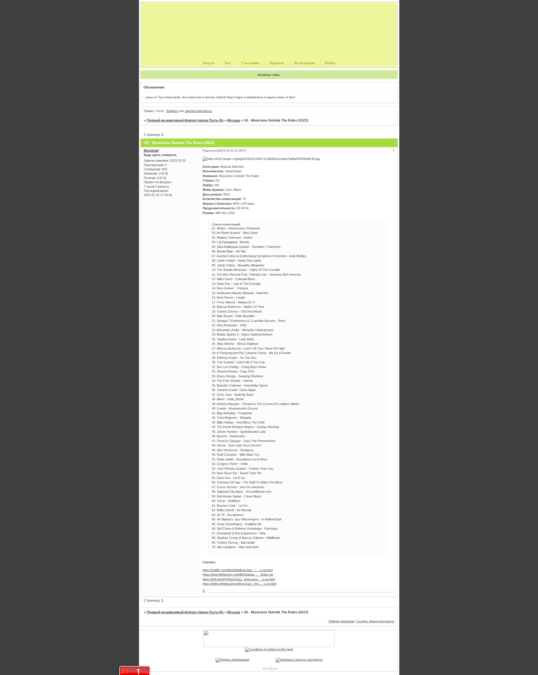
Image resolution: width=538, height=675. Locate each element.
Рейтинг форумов (341, 621)
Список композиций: (226, 224)
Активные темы (269, 74)
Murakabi (151, 151)
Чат (227, 63)
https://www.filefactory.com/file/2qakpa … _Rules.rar (238, 574)
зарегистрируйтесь (198, 111)
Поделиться (211, 150)
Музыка (233, 120)
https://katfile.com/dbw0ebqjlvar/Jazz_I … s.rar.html (238, 570)
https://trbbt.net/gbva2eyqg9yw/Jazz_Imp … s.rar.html (239, 583)
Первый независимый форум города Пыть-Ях (185, 120)
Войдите (172, 111)
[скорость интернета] (299, 659)
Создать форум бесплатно (375, 621)
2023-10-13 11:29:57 (232, 150)
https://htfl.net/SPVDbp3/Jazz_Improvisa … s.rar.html (239, 579)
